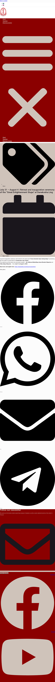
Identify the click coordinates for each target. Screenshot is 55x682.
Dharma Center (7, 23)
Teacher (5, 21)
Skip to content (3, 0)
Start (4, 19)
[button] (27, 80)
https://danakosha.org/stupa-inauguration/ (25, 266)
